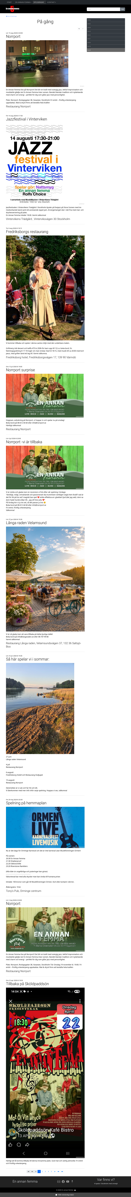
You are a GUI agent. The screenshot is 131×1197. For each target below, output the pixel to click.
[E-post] (58, 1182)
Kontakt (51, 2)
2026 (89, 20)
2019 (89, 46)
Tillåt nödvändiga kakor (66, 1195)
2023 (89, 31)
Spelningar (39, 2)
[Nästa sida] (58, 1171)
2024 (89, 27)
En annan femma (22, 2)
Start (9, 2)
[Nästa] (55, 1171)
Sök (122, 9)
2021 (89, 39)
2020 (89, 42)
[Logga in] (75, 1190)
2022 (89, 35)
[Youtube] (67, 1182)
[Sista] (62, 1171)
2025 (89, 24)
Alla (89, 50)
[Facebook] (63, 1182)
